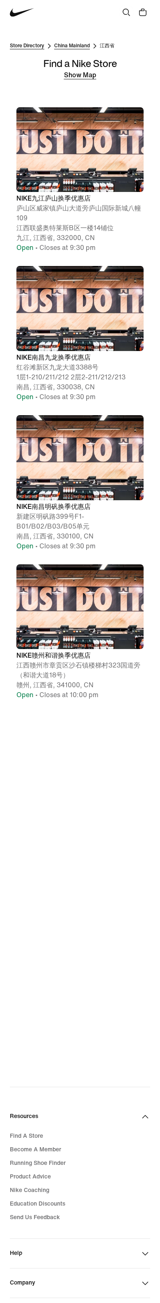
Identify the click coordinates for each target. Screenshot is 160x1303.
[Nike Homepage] (22, 12)
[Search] (126, 12)
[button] (80, 180)
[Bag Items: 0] (142, 12)
